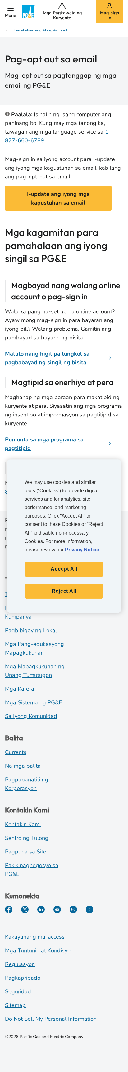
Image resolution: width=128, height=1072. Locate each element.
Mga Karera (19, 688)
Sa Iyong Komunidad (31, 716)
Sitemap (15, 1005)
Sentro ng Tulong (26, 838)
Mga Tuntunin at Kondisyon (39, 950)
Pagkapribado (22, 978)
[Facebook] (8, 909)
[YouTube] (57, 909)
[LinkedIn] (41, 909)
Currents (15, 752)
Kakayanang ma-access (35, 937)
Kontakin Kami (23, 824)
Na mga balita (23, 766)
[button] (10, 11)
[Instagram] (73, 909)
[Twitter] (24, 909)
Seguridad (18, 991)
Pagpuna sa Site (25, 851)
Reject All (64, 591)
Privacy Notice (82, 549)
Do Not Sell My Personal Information (51, 1019)
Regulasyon (20, 964)
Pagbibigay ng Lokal (31, 630)
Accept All (64, 569)
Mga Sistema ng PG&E (33, 702)
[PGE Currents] (89, 909)
